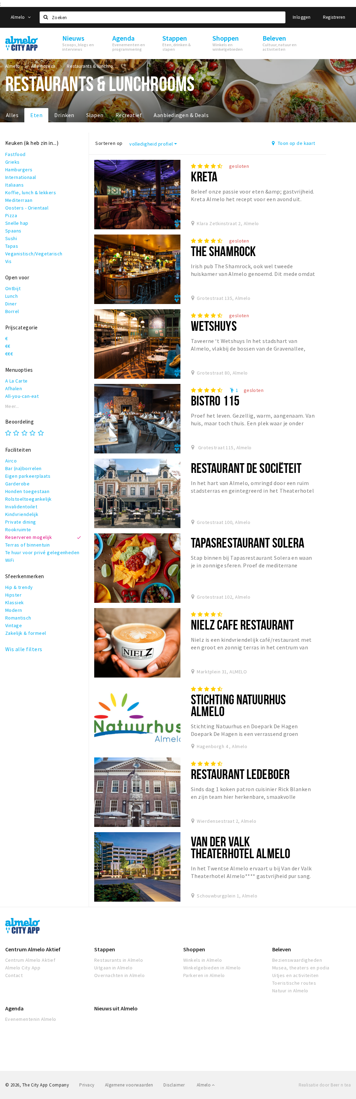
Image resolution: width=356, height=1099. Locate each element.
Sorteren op (108, 143)
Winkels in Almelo (202, 960)
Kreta (204, 176)
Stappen (104, 949)
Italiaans (14, 185)
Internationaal (20, 177)
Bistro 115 (215, 400)
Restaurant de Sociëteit (246, 467)
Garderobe (17, 484)
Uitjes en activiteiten (295, 975)
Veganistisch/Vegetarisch (34, 254)
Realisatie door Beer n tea (325, 1085)
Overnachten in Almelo (119, 975)
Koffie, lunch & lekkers (30, 192)
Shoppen (194, 949)
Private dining (20, 522)
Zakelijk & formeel (25, 633)
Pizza (11, 215)
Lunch (11, 296)
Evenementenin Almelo (30, 1019)
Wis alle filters (23, 649)
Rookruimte (18, 529)
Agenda (14, 1008)
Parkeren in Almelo (204, 975)
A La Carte (16, 381)
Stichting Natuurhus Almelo (238, 705)
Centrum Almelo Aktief (32, 949)
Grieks (12, 162)
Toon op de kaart (296, 143)
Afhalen (13, 388)
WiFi (9, 560)
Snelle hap (17, 223)
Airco (11, 461)
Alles (12, 115)
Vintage (13, 625)
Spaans (13, 231)
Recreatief (128, 115)
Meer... (12, 406)
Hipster (13, 595)
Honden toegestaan (27, 491)
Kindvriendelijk (21, 514)
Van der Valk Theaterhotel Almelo (240, 847)
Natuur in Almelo (290, 990)
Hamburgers (19, 169)
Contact (14, 975)
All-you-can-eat (22, 396)
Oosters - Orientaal (26, 208)
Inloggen (301, 17)
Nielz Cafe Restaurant (242, 624)
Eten (36, 115)
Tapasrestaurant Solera (248, 542)
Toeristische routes (294, 983)
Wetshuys (214, 325)
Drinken (64, 115)
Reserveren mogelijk (28, 537)
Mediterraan (18, 200)
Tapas (11, 246)
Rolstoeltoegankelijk (28, 499)
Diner (11, 304)
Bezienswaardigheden (297, 960)
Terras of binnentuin (27, 545)
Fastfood (15, 154)
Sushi (11, 238)
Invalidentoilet (21, 506)
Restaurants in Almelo (118, 960)
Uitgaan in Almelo (113, 968)
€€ (7, 346)
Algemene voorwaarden (129, 1085)
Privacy (86, 1085)
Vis (8, 261)
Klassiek (14, 602)
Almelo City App (22, 968)
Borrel (12, 311)
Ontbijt (13, 288)
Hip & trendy (19, 587)
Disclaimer (174, 1085)
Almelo (18, 17)
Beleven (281, 949)
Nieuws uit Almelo (116, 1008)
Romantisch (18, 618)
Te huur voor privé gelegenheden (42, 552)
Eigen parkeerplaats (27, 476)
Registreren (334, 17)
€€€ (9, 354)
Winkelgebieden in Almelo (212, 968)
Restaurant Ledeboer (240, 773)
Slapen (95, 115)
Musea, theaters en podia (301, 968)
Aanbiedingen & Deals (181, 115)
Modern (13, 610)
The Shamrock (223, 251)
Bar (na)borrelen (23, 468)
